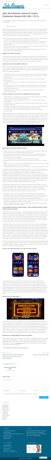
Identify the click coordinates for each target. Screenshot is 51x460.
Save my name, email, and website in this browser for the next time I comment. (20, 393)
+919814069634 (7, 1)
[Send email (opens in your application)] (47, 1)
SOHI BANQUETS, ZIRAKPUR (9, 430)
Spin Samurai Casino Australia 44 (38, 20)
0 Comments (7, 22)
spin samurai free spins (16, 347)
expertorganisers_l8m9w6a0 (10, 20)
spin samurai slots (19, 343)
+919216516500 (14, 1)
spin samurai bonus (8, 347)
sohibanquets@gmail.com (11, 451)
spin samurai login (24, 347)
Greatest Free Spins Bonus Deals (10, 368)
